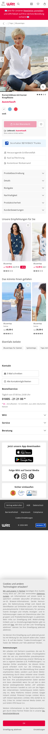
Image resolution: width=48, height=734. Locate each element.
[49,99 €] (16, 301)
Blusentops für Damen (12, 348)
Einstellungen (39, 729)
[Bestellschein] (31, 4)
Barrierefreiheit (11, 512)
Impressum (25, 512)
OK (24, 723)
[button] (3, 4)
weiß (4, 114)
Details (7, 180)
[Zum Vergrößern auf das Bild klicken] (43, 87)
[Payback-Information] (41, 525)
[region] (24, 656)
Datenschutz (38, 505)
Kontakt (6, 365)
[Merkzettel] (38, 4)
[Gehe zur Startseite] (11, 4)
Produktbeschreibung (14, 173)
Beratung (7, 430)
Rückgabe (8, 188)
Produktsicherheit (12, 202)
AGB (28, 505)
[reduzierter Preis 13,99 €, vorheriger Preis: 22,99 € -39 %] (16, 241)
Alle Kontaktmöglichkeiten (19, 381)
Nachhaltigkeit (10, 195)
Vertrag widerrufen (14, 505)
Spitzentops (31, 348)
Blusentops (19, 23)
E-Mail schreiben (13, 374)
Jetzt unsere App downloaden (24, 446)
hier (12, 624)
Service (6, 422)
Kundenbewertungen (14, 210)
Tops (11, 23)
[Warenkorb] (44, 4)
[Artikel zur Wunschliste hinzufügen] (41, 124)
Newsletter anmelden (33, 10)
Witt (4, 415)
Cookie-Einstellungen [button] (24, 518)
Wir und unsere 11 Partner (14, 591)
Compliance (38, 512)
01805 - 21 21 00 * (14, 399)
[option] (4, 109)
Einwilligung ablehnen (12, 729)
